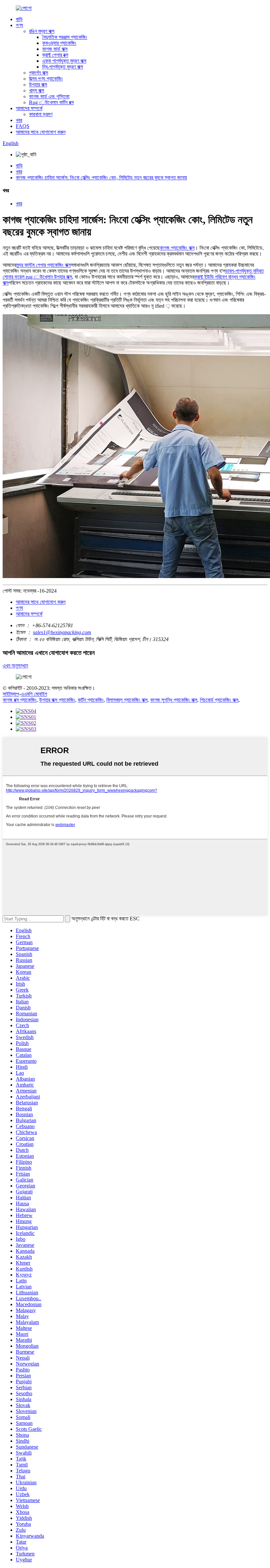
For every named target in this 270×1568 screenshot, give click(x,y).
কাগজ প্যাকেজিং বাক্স (177, 248)
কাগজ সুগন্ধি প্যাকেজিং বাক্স (173, 700)
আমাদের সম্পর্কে (29, 108)
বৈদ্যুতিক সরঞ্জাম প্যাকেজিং (64, 37)
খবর (19, 120)
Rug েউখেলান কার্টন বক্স (51, 102)
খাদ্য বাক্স (36, 90)
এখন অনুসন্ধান (15, 665)
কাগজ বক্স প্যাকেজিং (20, 700)
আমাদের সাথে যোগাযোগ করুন (41, 132)
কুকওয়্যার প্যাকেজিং (59, 43)
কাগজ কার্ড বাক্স (55, 49)
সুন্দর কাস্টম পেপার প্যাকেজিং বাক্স (43, 265)
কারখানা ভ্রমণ (40, 114)
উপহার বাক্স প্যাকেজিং (57, 700)
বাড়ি (19, 19)
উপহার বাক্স (38, 84)
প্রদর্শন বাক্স (38, 73)
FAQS (22, 126)
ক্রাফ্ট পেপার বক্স (55, 55)
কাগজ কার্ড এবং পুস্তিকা (49, 96)
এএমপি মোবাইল (34, 694)
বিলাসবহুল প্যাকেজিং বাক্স (127, 700)
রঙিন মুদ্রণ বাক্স (41, 31)
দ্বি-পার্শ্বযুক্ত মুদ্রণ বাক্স (62, 67)
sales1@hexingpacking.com (62, 632)
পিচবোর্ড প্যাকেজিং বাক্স (219, 700)
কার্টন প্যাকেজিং (91, 700)
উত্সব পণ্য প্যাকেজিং (46, 78)
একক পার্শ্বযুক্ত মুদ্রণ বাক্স (64, 61)
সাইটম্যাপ (11, 694)
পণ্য (19, 25)
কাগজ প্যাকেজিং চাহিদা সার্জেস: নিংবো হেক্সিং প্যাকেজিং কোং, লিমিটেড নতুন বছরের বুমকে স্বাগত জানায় (101, 177)
